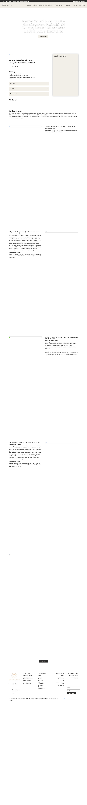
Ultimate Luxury (27, 677)
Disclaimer (11, 700)
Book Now (43, 36)
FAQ (63, 683)
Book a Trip (82, 5)
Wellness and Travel (38, 5)
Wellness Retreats (27, 675)
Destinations (49, 5)
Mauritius (40, 680)
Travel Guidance (76, 1)
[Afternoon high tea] (25, 127)
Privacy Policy (34, 698)
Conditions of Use (53, 698)
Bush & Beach (26, 682)
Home (29, 5)
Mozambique (41, 688)
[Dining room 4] (25, 337)
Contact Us (61, 685)
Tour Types (59, 5)
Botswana (40, 685)
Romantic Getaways (28, 678)
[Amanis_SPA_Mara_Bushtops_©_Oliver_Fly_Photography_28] (61, 443)
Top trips (67, 5)
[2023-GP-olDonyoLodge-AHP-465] (61, 232)
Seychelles (40, 682)
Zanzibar (40, 678)
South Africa (41, 683)
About (62, 675)
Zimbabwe (40, 686)
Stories (75, 5)
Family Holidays (27, 683)
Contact (83, 1)
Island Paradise (27, 680)
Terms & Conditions (43, 698)
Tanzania (40, 677)
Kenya (39, 675)
